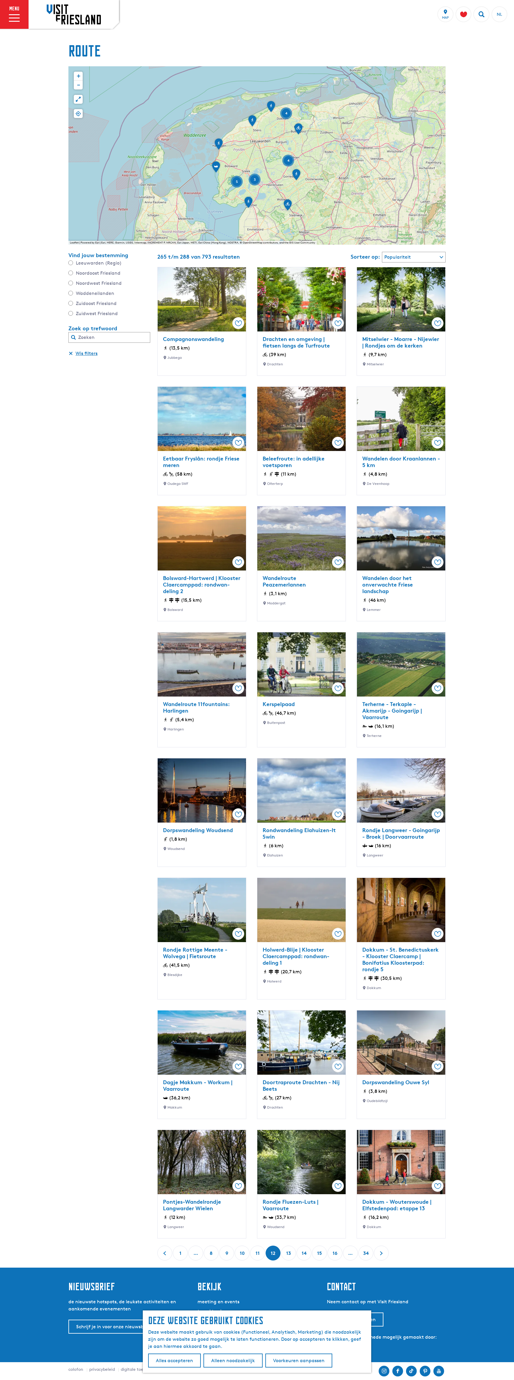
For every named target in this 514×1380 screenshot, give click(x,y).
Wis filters (87, 353)
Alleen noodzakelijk (233, 1360)
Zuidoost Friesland (96, 303)
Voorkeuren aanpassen (299, 1360)
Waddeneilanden (95, 293)
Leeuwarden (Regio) (99, 263)
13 (289, 1255)
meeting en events (218, 1301)
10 (243, 1255)
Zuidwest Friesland (97, 313)
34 (366, 1255)
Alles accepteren (174, 1360)
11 (258, 1255)
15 (320, 1255)
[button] (296, 176)
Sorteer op (365, 256)
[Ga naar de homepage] (74, 14)
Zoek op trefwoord (92, 328)
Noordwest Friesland (99, 283)
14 (305, 1255)
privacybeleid (102, 1369)
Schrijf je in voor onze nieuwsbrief (113, 1326)
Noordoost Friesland (98, 273)
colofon (75, 1369)
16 (336, 1255)
